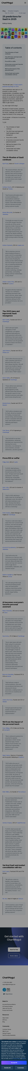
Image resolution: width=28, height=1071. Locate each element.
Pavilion (10, 189)
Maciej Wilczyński (7, 212)
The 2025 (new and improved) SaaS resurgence (13, 57)
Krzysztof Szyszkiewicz (9, 547)
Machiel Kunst (6, 403)
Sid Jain (4, 898)
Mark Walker (5, 792)
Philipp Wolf (5, 462)
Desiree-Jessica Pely (8, 282)
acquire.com (20, 245)
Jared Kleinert (6, 350)
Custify (16, 462)
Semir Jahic (5, 487)
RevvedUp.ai (21, 792)
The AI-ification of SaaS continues (11, 53)
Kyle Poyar (5, 163)
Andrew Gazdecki (7, 245)
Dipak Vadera (6, 755)
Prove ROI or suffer (10, 61)
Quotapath (7, 730)
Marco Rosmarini (7, 610)
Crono (5, 612)
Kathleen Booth (6, 187)
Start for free (14, 949)
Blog (3, 11)
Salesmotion (5, 489)
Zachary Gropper (7, 823)
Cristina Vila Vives (7, 700)
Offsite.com (5, 352)
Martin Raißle (6, 378)
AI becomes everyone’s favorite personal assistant (14, 65)
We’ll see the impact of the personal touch (12, 69)
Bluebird (4, 405)
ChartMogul (5, 321)
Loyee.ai (11, 283)
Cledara (4, 701)
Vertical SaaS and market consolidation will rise (12, 73)
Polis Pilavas (5, 430)
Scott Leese (5, 871)
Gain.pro (21, 898)
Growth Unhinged (19, 163)
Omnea (10, 576)
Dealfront (21, 757)
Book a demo (14, 956)
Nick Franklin (6, 319)
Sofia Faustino (6, 513)
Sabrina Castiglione (7, 574)
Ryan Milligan (6, 728)
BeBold (9, 676)
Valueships (5, 214)
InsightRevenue (21, 823)
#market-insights (13, 11)
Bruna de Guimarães (7, 674)
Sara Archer (5, 636)
